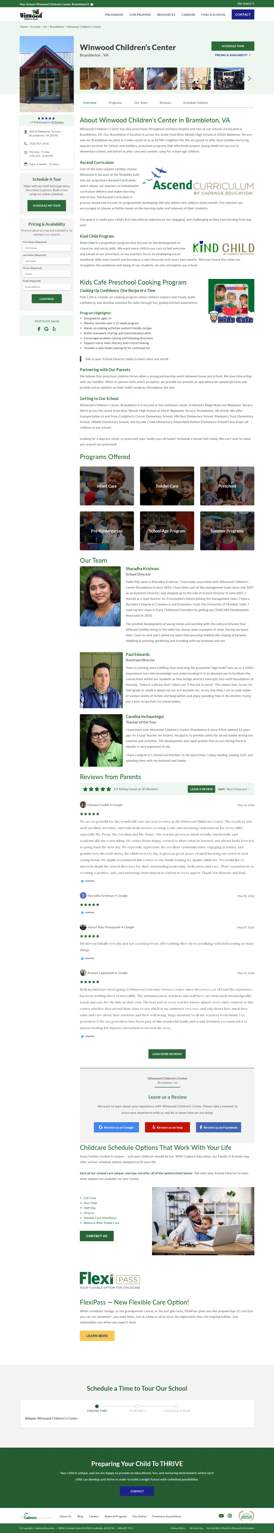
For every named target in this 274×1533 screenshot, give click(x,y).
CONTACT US (96, 1236)
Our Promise (140, 14)
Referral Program (116, 1516)
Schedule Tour (233, 46)
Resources (166, 14)
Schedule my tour (46, 205)
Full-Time (90, 1198)
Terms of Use (196, 1528)
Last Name (34, 255)
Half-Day (90, 1208)
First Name (35, 241)
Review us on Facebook (220, 1127)
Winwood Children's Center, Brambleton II (62, 4)
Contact (243, 14)
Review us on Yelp (170, 1127)
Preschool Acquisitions (166, 1516)
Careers (188, 14)
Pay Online (139, 1516)
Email (32, 280)
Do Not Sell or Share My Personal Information (230, 1528)
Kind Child (87, 242)
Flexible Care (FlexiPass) (100, 1218)
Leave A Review (201, 789)
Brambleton (57, 26)
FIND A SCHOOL (213, 14)
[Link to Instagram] (230, 1516)
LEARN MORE (97, 1335)
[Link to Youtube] (221, 1516)
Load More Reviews (167, 1054)
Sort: (221, 789)
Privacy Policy (178, 1528)
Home (24, 26)
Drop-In (89, 1213)
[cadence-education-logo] (37, 1516)
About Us (65, 1516)
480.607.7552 (125, 1528)
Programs (114, 14)
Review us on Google (119, 1127)
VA (45, 26)
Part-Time (90, 1203)
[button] (249, 78)
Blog (80, 1516)
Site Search (244, 3)
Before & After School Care (102, 1223)
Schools (35, 26)
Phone (32, 268)
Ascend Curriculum (121, 180)
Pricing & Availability (231, 55)
